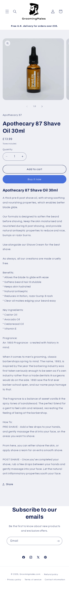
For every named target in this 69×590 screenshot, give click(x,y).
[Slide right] (42, 106)
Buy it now (35, 179)
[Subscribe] (58, 541)
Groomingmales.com (30, 574)
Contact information (55, 580)
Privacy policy (14, 580)
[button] (7, 11)
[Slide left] (27, 106)
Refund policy (51, 574)
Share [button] (9, 484)
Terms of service (33, 580)
